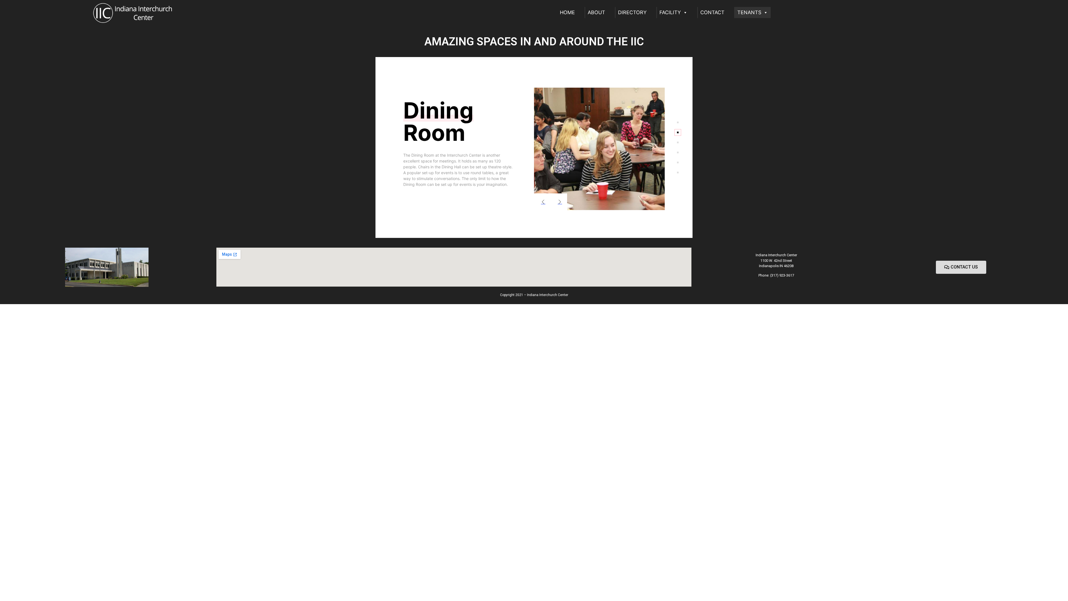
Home (567, 12)
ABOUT (596, 12)
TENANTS (749, 12)
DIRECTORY (632, 12)
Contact (712, 12)
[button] (961, 267)
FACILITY (670, 12)
